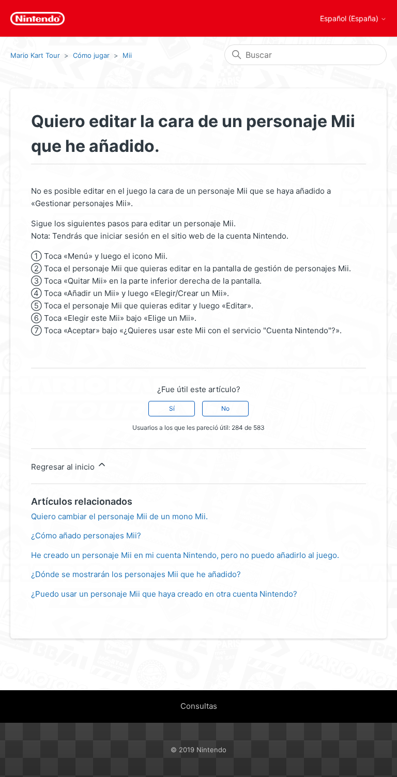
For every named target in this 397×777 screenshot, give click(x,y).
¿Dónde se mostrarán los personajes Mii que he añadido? (136, 574)
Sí (172, 408)
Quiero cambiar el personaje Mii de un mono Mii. (119, 516)
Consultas (198, 706)
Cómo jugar (91, 55)
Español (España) (350, 18)
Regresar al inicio (64, 467)
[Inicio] (37, 18)
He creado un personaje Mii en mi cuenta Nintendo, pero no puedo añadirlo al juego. (185, 555)
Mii (127, 55)
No (225, 408)
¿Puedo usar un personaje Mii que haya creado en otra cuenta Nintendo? (164, 594)
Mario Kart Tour (35, 55)
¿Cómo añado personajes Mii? (86, 535)
